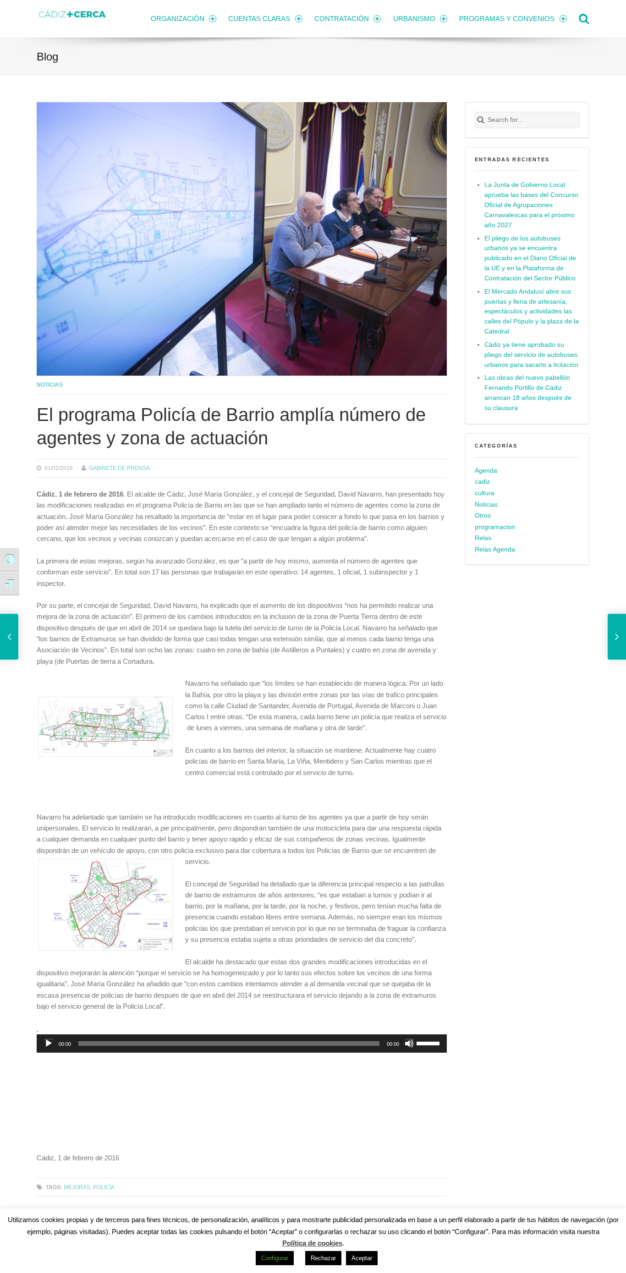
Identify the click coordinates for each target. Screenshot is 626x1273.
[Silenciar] (409, 1043)
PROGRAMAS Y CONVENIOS (507, 18)
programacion (495, 527)
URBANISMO (414, 18)
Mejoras (77, 1187)
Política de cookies (312, 1243)
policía (104, 1187)
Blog (47, 56)
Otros (483, 515)
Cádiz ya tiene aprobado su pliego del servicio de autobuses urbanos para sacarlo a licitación (531, 354)
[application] (242, 1043)
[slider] (429, 1042)
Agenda (486, 470)
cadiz (482, 481)
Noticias (50, 385)
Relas (483, 538)
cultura (484, 493)
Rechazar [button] (323, 1258)
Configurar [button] (274, 1258)
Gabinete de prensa (119, 468)
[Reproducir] (48, 1043)
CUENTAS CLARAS (259, 18)
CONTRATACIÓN (341, 18)
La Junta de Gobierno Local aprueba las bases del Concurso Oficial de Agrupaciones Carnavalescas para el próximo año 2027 (531, 205)
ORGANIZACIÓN (177, 18)
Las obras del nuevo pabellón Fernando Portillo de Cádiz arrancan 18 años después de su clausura (527, 392)
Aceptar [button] (361, 1258)
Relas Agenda (495, 549)
